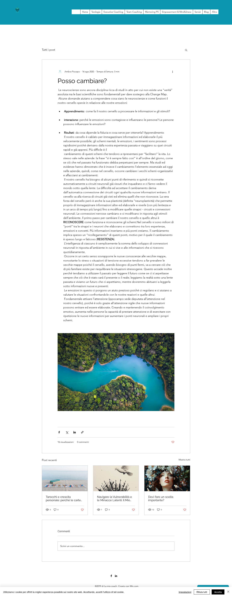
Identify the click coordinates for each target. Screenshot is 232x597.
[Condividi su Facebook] (59, 432)
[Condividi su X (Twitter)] (66, 432)
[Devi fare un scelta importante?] (167, 478)
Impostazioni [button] (185, 592)
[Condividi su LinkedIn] (74, 432)
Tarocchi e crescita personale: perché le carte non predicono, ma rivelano (64, 498)
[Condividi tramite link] (82, 432)
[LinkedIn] (116, 575)
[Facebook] (111, 575)
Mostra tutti (184, 459)
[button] (186, 50)
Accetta (218, 592)
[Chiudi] (228, 591)
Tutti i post (48, 49)
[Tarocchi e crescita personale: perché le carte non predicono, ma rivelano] (65, 478)
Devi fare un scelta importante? (160, 498)
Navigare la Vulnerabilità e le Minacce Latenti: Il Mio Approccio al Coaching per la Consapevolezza (114, 498)
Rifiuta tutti (201, 592)
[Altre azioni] (172, 71)
